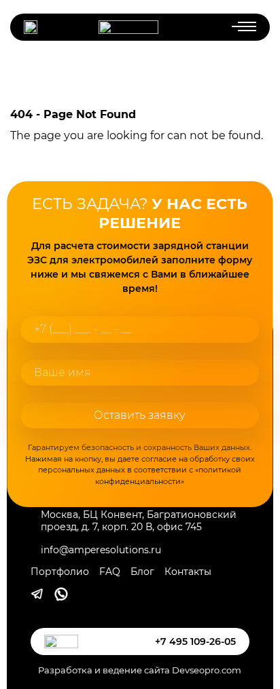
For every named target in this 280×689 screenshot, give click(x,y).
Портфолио (60, 571)
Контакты (187, 571)
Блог (142, 571)
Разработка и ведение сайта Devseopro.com (139, 670)
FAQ (109, 571)
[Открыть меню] (237, 27)
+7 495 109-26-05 (195, 641)
